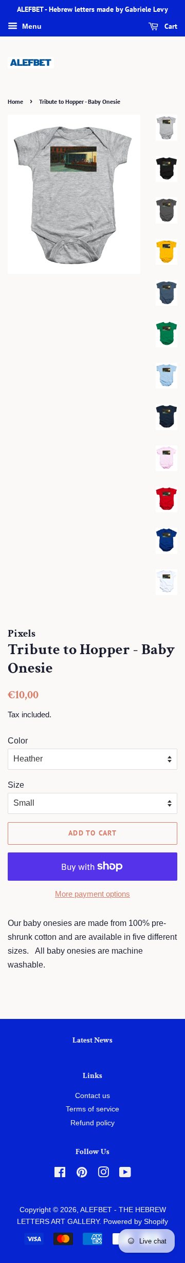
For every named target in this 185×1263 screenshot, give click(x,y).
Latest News (92, 1040)
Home (15, 101)
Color (18, 740)
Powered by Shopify (135, 1221)
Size (16, 785)
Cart (169, 26)
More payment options (92, 893)
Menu (31, 26)
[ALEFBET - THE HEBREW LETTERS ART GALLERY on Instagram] (103, 1174)
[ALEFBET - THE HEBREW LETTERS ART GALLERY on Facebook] (60, 1174)
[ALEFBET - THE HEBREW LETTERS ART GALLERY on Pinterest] (81, 1174)
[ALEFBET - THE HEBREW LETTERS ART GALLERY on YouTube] (125, 1174)
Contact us (92, 1096)
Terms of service (92, 1109)
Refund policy (92, 1123)
